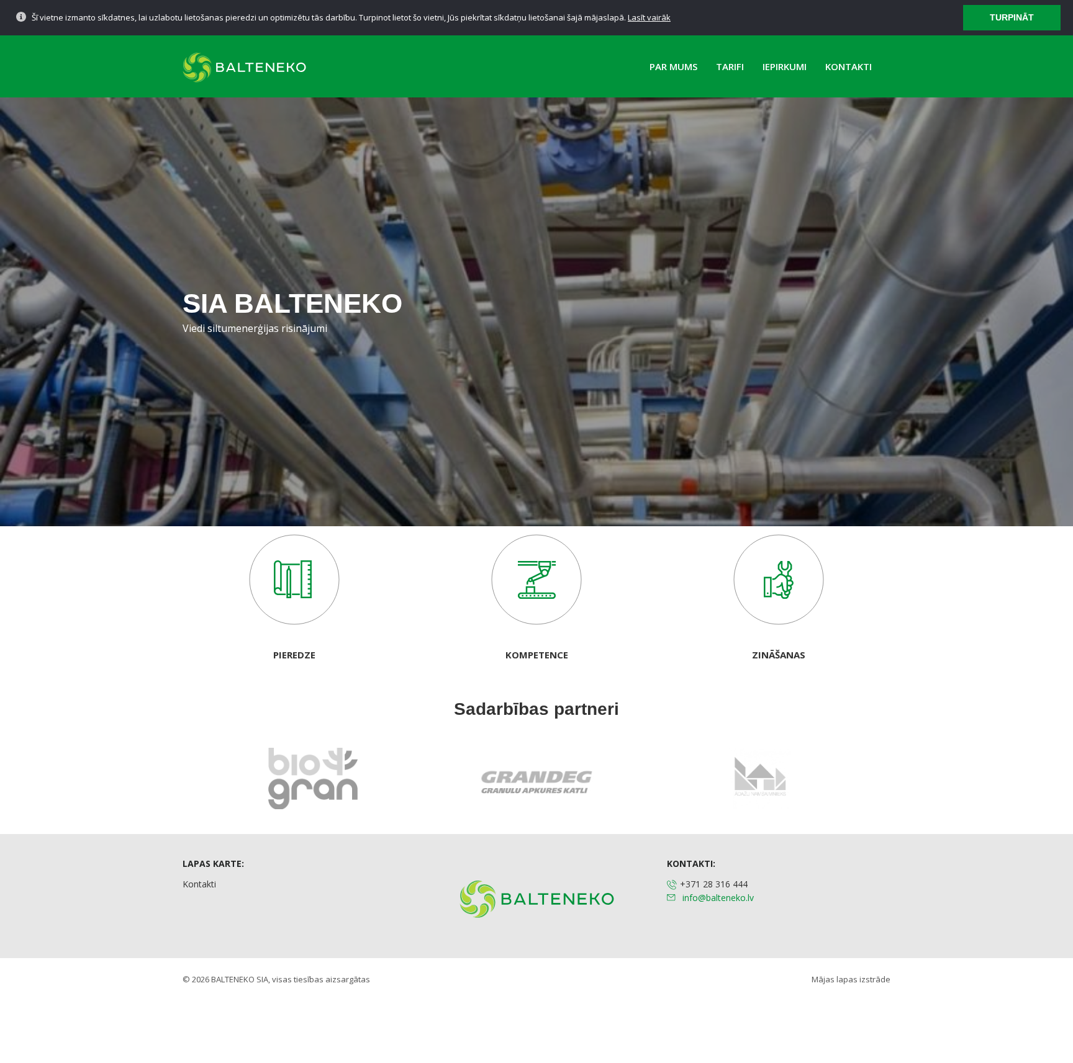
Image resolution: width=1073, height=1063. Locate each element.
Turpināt (1012, 17)
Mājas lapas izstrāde (851, 979)
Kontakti (848, 66)
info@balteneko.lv (718, 898)
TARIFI (730, 66)
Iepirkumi (785, 66)
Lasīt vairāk (649, 17)
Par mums (673, 66)
